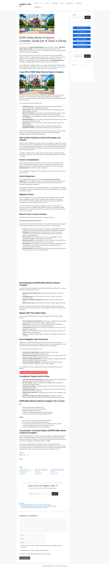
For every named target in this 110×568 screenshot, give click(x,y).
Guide (62, 3)
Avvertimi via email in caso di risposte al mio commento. (34, 550)
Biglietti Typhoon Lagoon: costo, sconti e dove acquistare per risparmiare (41, 470)
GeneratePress (64, 566)
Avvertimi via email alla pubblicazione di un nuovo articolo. (35, 553)
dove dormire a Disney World (57, 66)
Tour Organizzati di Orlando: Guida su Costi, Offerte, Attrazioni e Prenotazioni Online (39, 506)
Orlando (49, 504)
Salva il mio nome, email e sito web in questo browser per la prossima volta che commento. (41, 546)
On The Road (55, 3)
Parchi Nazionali (69, 3)
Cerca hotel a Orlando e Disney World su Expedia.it (34, 372)
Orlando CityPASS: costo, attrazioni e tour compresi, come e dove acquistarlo (26, 470)
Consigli (36, 3)
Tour (42, 3)
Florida (40, 504)
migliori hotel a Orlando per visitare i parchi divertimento (43, 68)
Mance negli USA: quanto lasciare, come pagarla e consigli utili (34, 507)
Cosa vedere (78, 3)
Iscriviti (55, 493)
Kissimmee (45, 504)
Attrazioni (47, 3)
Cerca (74, 14)
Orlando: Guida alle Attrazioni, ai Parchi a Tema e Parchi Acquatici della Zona (57, 470)
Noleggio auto (37, 7)
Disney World (23, 504)
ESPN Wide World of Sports (33, 504)
